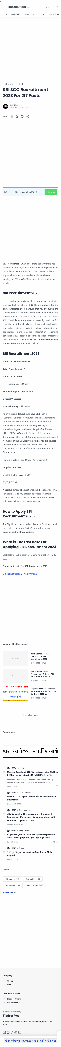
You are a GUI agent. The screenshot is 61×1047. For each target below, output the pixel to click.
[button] (47, 7)
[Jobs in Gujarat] (55, 14)
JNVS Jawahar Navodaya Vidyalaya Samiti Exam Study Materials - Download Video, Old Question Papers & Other (31, 817)
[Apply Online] (16, 14)
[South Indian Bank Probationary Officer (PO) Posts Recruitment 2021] (15, 676)
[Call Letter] (41, 14)
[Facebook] (4, 1032)
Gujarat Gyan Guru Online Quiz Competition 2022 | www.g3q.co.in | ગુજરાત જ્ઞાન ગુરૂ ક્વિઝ (31, 836)
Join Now (50, 192)
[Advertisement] (30, 52)
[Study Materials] (25, 792)
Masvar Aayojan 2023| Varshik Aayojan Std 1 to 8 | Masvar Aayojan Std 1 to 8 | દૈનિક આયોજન (32, 774)
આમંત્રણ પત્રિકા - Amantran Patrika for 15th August (29, 854)
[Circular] (21, 768)
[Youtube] (15, 1032)
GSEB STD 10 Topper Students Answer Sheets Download (31, 798)
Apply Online (30, 573)
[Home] (5, 14)
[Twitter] (12, 1032)
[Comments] (56, 786)
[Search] (52, 7)
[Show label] (9, 892)
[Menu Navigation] (4, 7)
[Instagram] (8, 1032)
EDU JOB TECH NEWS (19, 7)
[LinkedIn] (19, 1032)
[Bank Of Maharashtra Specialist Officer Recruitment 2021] (15, 658)
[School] (21, 848)
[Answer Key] (29, 14)
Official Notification (12, 573)
